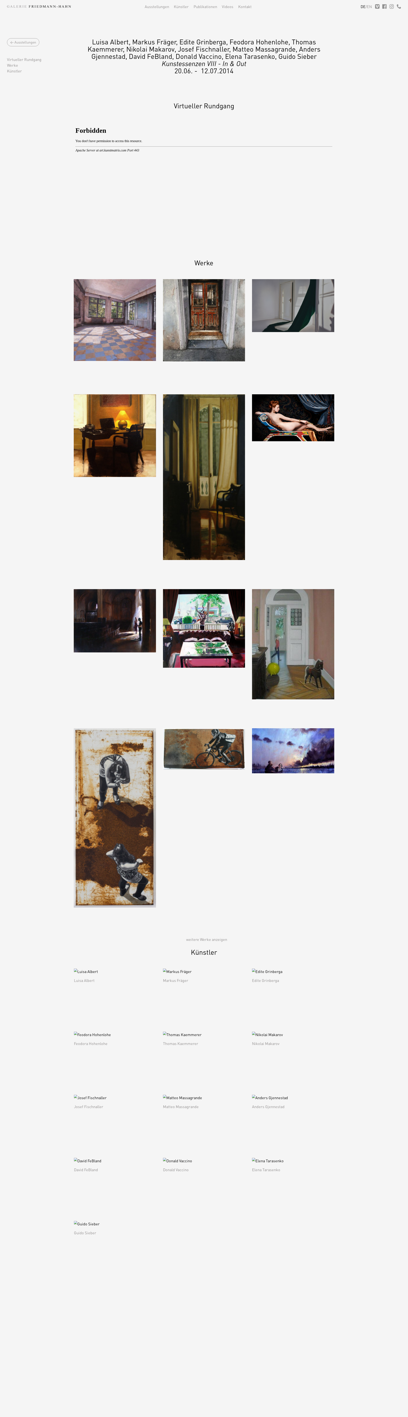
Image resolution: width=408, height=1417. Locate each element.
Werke (12, 65)
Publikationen (205, 6)
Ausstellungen (157, 6)
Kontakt (245, 6)
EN (369, 6)
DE (363, 6)
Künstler (181, 6)
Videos (227, 6)
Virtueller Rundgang (24, 59)
